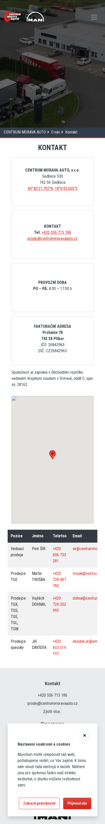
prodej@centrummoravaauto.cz (53, 238)
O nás (55, 132)
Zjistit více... (52, 711)
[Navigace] (94, 17)
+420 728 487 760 (59, 579)
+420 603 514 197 (59, 647)
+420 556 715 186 (56, 232)
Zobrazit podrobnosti (39, 803)
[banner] (12, 16)
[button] (52, 455)
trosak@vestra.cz (86, 573)
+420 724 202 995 (59, 604)
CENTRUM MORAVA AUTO (25, 132)
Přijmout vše (77, 803)
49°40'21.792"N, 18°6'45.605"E (52, 188)
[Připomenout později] (84, 735)
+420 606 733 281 (59, 554)
